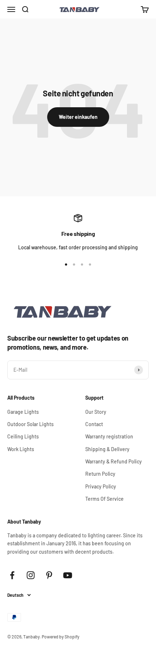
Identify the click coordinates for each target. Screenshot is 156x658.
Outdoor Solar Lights (30, 424)
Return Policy (100, 474)
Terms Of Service (104, 499)
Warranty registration (109, 436)
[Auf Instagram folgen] (31, 575)
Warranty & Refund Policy (113, 461)
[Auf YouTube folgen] (68, 575)
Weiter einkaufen (78, 117)
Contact (94, 424)
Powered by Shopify (60, 636)
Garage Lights (23, 412)
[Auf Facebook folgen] (12, 575)
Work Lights (20, 449)
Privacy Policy (100, 486)
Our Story (95, 412)
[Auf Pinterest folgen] (49, 575)
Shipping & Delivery (107, 449)
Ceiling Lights (23, 436)
